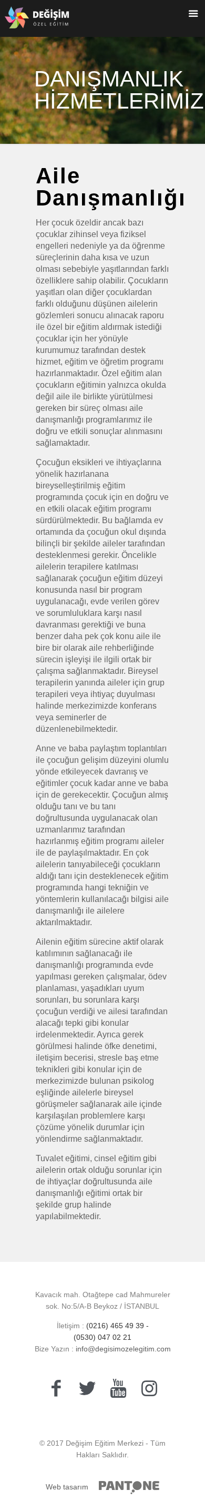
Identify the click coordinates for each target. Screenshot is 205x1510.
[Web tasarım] (129, 1487)
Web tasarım (67, 1487)
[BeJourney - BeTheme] (37, 21)
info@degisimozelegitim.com (122, 1349)
